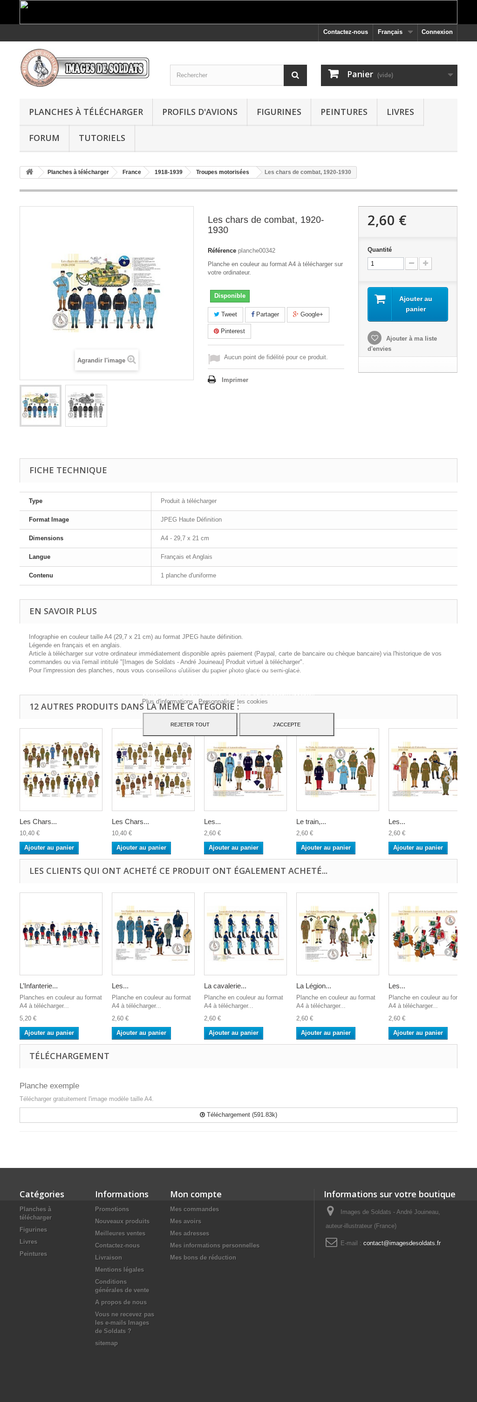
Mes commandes (194, 1209)
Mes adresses (189, 1233)
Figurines (279, 111)
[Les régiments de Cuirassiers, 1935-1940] (429, 769)
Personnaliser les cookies (233, 701)
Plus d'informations (168, 701)
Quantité (380, 249)
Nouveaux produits (122, 1221)
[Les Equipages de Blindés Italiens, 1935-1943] (153, 933)
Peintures (344, 111)
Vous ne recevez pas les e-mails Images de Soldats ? (124, 1323)
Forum (44, 137)
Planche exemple (49, 1085)
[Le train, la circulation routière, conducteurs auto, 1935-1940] (337, 769)
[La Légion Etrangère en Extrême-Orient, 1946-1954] (337, 933)
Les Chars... (38, 821)
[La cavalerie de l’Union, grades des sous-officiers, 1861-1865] (245, 933)
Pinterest (232, 331)
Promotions (112, 1209)
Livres (400, 111)
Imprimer (235, 379)
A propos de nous (121, 1302)
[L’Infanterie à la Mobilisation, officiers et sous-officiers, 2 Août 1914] (61, 933)
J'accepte (286, 724)
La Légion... (313, 986)
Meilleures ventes (120, 1233)
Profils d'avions (200, 111)
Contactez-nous (345, 31)
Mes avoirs (185, 1221)
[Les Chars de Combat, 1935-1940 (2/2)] (153, 769)
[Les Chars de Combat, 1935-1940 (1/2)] (61, 769)
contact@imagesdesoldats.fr (402, 1243)
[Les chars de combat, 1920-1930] (40, 405)
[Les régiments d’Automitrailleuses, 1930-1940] (245, 769)
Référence (222, 250)
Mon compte (196, 1194)
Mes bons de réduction (203, 1257)
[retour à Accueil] (29, 172)
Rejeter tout (190, 724)
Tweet (228, 314)
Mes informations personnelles (214, 1245)
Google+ (311, 314)
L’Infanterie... (39, 986)
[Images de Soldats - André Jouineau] (88, 67)
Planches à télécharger (86, 111)
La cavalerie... (225, 986)
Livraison (108, 1257)
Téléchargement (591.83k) (241, 1114)
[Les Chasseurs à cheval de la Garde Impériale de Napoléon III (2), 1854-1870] (429, 933)
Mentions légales (119, 1269)
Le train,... (311, 821)
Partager (266, 314)
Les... (212, 821)
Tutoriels (102, 137)
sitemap (106, 1343)
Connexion (437, 31)
